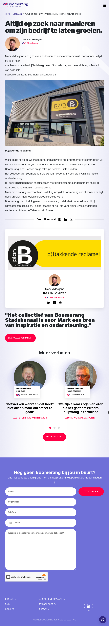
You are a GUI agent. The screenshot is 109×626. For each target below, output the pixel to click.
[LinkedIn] (88, 606)
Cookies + (10, 609)
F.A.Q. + (8, 604)
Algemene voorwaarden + (53, 599)
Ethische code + (47, 604)
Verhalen (17, 14)
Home (7, 14)
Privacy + (44, 609)
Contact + (10, 599)
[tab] (50, 428)
